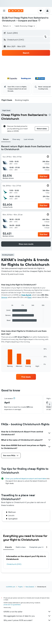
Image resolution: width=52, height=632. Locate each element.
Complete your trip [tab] (37, 547)
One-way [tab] (16, 139)
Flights (20, 587)
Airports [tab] (8, 547)
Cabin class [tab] (21, 547)
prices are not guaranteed (12, 604)
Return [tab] (6, 139)
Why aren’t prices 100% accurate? (18, 620)
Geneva (4, 297)
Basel (30, 297)
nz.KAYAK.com (10, 587)
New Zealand (30, 587)
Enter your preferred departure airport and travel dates (26, 478)
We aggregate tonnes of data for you (19, 616)
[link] (26, 377)
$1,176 (5, 17)
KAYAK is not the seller (13, 611)
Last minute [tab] (29, 139)
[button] (4, 10)
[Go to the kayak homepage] (15, 10)
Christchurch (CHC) (14, 564)
